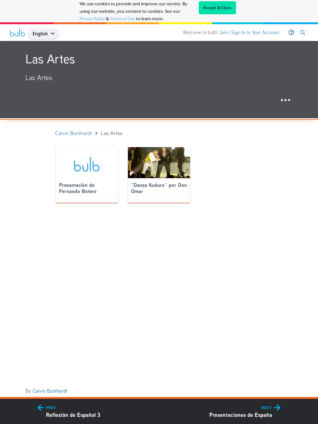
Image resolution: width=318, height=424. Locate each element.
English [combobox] (40, 33)
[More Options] (285, 100)
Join (223, 32)
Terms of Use (122, 18)
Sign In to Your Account (255, 32)
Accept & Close (217, 8)
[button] (55, 33)
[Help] (291, 32)
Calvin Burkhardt (50, 391)
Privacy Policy (92, 18)
